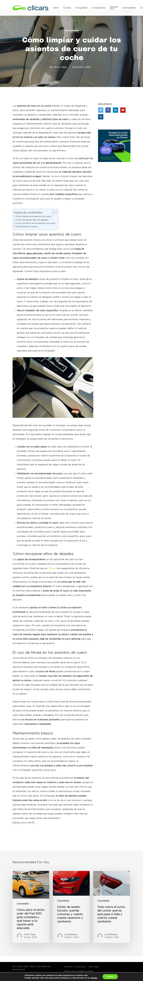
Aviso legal (94, 967)
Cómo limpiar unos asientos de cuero (34, 216)
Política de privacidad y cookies (79, 971)
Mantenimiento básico (27, 227)
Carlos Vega (59, 67)
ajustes (94, 978)
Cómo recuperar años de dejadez (32, 220)
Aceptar (110, 976)
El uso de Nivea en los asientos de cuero (35, 223)
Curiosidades (71, 31)
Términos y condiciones (75, 967)
